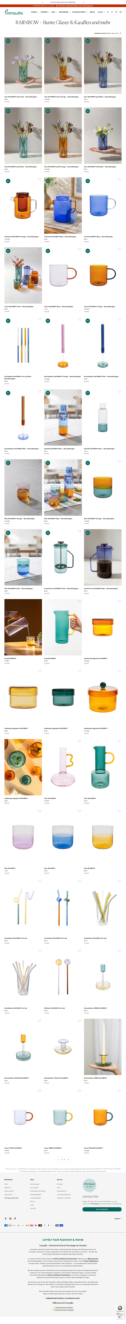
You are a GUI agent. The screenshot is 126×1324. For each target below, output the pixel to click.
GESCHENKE (63, 12)
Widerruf (7, 1188)
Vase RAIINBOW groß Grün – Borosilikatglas (20, 167)
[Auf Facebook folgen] (5, 1218)
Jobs (32, 1205)
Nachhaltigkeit (35, 1194)
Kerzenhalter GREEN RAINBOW (95, 1008)
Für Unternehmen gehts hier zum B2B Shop (63, 2)
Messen (33, 1208)
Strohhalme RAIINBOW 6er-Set (95, 938)
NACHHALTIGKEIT (79, 12)
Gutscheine (34, 1188)
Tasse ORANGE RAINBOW (93, 1148)
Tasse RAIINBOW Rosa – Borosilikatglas (58, 306)
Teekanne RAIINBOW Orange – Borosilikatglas (21, 237)
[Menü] (123, 1306)
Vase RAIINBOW (50, 798)
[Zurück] (42, 2)
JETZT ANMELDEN (102, 1209)
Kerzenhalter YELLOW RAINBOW (56, 1078)
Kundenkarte (61, 1191)
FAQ (58, 1188)
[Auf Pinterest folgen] (15, 1218)
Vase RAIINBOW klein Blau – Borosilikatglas (100, 167)
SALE (53, 12)
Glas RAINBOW (9, 868)
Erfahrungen (34, 1184)
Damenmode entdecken (64, 1307)
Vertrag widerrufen (11, 1198)
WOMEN (34, 12)
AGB (6, 1184)
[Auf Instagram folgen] (10, 1218)
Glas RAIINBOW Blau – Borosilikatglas (58, 518)
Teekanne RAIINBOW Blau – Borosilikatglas (60, 237)
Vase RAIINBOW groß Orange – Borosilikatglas (61, 167)
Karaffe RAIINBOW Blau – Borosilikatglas (59, 449)
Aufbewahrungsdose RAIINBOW (95, 658)
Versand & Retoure (64, 1194)
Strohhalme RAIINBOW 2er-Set (15, 938)
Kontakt (60, 1184)
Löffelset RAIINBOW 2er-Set (54, 1008)
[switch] (120, 1317)
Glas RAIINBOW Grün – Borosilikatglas (18, 588)
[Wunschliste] (116, 12)
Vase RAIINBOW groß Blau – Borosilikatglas (100, 97)
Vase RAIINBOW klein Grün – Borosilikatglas (20, 97)
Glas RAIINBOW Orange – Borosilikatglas (19, 518)
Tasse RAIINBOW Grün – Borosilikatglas (19, 306)
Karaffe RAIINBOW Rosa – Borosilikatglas (99, 449)
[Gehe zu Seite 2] (68, 1159)
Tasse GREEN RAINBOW (53, 1148)
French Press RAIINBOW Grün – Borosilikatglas (61, 588)
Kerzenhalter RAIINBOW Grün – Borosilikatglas (101, 376)
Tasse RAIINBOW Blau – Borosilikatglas (98, 237)
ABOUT (92, 12)
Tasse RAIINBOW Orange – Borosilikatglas (99, 306)
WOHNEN (44, 12)
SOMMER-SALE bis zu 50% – (63, 6)
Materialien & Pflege (37, 1191)
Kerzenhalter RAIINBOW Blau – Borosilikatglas (21, 449)
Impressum (8, 1194)
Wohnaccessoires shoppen (64, 1310)
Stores (32, 1201)
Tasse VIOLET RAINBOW (13, 1148)
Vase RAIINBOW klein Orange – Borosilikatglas (61, 97)
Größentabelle (35, 1198)
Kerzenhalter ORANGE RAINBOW (16, 1078)
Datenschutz (9, 1191)
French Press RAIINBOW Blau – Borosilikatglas (101, 588)
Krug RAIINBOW (10, 658)
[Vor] (83, 2)
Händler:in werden (63, 1198)
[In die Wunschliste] (40, 39)
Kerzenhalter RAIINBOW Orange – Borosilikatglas (62, 376)
